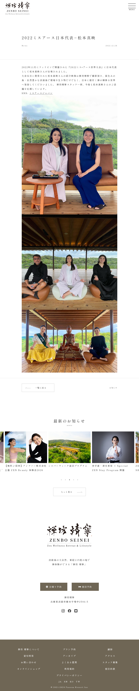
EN (66, 681)
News (25, 45)
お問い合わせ (29, 662)
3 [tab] (69, 479)
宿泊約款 (110, 668)
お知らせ (113, 388)
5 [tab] (77, 479)
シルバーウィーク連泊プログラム (24, 465)
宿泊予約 (87, 586)
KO (72, 681)
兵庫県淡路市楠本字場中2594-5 (69, 601)
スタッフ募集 (110, 662)
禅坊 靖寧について (29, 649)
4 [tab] (73, 479)
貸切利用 (29, 655)
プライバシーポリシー (69, 675)
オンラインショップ (29, 668)
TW (78, 681)
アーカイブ (69, 655)
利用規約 (69, 668)
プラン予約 (69, 649)
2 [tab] (65, 479)
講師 (110, 649)
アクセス (110, 655)
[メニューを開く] (132, 6)
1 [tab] (61, 479)
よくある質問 (69, 662)
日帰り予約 (55, 586)
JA (60, 681)
